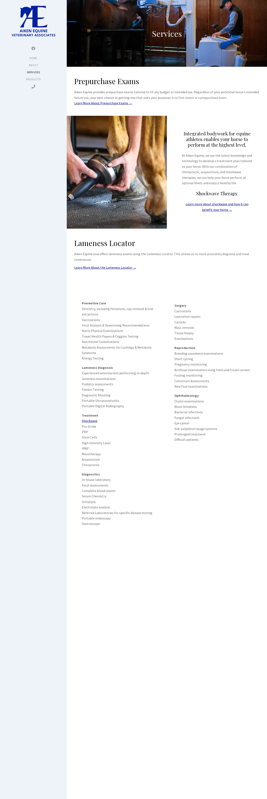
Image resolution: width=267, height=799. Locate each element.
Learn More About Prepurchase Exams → (103, 103)
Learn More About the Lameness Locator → (105, 267)
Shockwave (89, 421)
